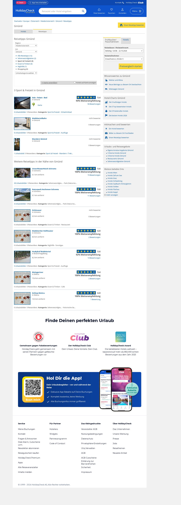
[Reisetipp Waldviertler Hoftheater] (22, 242)
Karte (40, 105)
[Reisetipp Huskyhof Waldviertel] (22, 262)
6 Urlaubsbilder (20, 133)
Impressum (86, 472)
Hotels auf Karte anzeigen (86, 82)
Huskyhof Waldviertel (41, 251)
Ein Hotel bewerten (116, 128)
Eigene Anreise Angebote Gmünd (120, 150)
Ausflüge (64, 133)
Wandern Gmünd (39, 139)
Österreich (35, 21)
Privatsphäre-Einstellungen (93, 443)
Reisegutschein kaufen (28, 453)
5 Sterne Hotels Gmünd (117, 153)
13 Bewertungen (94, 258)
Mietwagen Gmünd (116, 89)
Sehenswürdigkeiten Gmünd (119, 161)
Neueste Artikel (120, 453)
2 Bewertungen (94, 237)
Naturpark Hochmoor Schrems (45, 189)
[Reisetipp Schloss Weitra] (22, 304)
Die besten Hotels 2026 (118, 115)
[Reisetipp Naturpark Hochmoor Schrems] (22, 200)
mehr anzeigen (112, 195)
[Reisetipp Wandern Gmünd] (17, 150)
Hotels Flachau (113, 189)
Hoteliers (54, 429)
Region (18, 43)
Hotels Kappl (113, 192)
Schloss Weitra (38, 293)
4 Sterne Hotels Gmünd (117, 156)
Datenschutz (87, 439)
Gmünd (59, 21)
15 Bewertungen (94, 175)
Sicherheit (86, 467)
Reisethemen (119, 448)
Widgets (54, 434)
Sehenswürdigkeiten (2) (27, 58)
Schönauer (36, 210)
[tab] (112, 40)
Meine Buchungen (26, 429)
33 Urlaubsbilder (20, 183)
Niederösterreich (47, 21)
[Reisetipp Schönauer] (22, 221)
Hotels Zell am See (115, 175)
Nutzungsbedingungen (92, 434)
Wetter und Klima (116, 80)
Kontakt (118, 3)
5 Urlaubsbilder (20, 266)
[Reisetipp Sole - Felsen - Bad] (22, 108)
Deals (20, 3)
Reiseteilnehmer (112, 56)
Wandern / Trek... (66, 153)
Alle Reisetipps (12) (25, 55)
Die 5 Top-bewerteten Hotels (120, 106)
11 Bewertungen (94, 195)
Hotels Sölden (113, 186)
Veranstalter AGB (89, 429)
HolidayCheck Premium (29, 458)
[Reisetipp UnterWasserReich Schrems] (22, 177)
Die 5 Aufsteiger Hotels (118, 102)
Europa (26, 21)
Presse (116, 439)
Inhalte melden (25, 472)
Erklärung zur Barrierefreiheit (88, 462)
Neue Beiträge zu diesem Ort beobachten (125, 84)
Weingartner (37, 272)
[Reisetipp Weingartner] (22, 283)
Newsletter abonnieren (28, 448)
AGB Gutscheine (88, 458)
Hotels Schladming (115, 181)
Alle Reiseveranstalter (28, 467)
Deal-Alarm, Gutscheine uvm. (29, 443)
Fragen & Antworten (27, 439)
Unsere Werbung (121, 434)
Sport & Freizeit (54, 112)
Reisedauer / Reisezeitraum (116, 48)
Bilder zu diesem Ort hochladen (121, 133)
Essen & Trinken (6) (25, 64)
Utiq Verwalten (88, 448)
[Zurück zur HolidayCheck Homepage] (25, 11)
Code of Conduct (57, 443)
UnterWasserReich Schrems (44, 168)
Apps (20, 462)
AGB (83, 453)
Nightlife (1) (22, 66)
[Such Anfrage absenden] (83, 11)
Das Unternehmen (121, 429)
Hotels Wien (112, 172)
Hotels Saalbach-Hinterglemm (119, 184)
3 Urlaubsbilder (20, 112)
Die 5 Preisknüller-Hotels (118, 111)
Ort (16, 49)
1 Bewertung (95, 299)
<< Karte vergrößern (49, 82)
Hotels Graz (112, 178)
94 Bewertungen (94, 104)
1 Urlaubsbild (19, 153)
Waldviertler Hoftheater (42, 231)
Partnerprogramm (58, 439)
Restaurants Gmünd (115, 158)
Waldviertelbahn (39, 118)
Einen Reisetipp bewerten (134, 25)
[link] (99, 11)
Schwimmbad (66, 112)
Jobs (115, 443)
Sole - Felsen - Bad (39, 97)
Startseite (18, 21)
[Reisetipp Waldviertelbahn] (22, 129)
